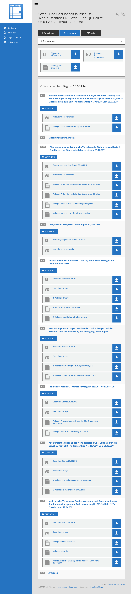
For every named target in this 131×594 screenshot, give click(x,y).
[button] (16, 37)
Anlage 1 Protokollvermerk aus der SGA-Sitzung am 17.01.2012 (75, 422)
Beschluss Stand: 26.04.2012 (65, 402)
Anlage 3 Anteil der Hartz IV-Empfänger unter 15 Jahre (76, 184)
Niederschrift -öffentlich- (99, 55)
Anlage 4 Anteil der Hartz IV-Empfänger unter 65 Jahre (76, 194)
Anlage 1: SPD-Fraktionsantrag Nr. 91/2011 (71, 126)
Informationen (48, 33)
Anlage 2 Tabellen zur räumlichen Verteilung (72, 213)
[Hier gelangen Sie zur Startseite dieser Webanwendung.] (16, 11)
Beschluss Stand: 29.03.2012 (65, 347)
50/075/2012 (50, 453)
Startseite (12, 28)
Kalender (11, 33)
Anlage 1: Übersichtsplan (64, 542)
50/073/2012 (50, 393)
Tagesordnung (70, 33)
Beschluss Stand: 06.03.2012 (65, 279)
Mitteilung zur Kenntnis (63, 117)
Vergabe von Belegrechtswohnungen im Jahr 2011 (75, 224)
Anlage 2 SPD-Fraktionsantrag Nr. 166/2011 (71, 432)
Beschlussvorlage (60, 288)
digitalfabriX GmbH (97, 587)
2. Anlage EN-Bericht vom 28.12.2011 (69, 490)
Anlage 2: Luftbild (60, 551)
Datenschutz (62, 587)
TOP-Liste (91, 33)
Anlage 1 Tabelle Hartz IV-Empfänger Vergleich (73, 204)
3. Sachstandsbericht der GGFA (66, 307)
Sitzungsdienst (116, 584)
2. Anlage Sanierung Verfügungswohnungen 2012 (74, 375)
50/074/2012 (50, 338)
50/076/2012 (50, 270)
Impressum (73, 587)
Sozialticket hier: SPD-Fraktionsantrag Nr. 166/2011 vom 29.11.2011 (82, 386)
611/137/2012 (50, 514)
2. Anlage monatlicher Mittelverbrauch (70, 317)
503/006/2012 (50, 231)
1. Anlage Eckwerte (61, 298)
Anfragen (53, 572)
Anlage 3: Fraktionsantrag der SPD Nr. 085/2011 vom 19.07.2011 (76, 562)
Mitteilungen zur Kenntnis (61, 137)
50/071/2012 (50, 157)
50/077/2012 (50, 108)
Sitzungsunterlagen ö (56, 67)
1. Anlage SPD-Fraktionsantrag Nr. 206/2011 (72, 480)
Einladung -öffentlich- (56, 54)
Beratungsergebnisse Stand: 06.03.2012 (70, 165)
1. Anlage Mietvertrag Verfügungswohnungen (73, 366)
